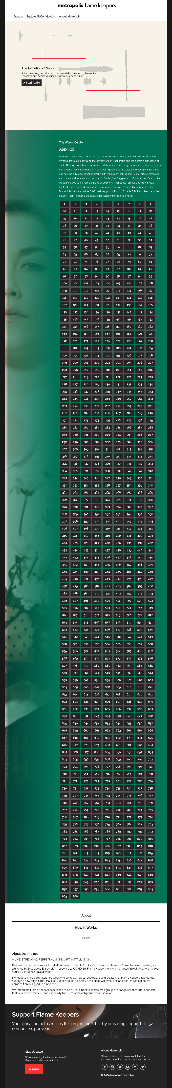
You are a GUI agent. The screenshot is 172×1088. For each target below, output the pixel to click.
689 (107, 752)
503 (139, 600)
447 (118, 557)
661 (97, 730)
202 (96, 362)
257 (107, 406)
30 (86, 225)
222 (118, 377)
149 (107, 319)
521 (140, 615)
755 (140, 802)
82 (64, 268)
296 (139, 434)
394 (129, 514)
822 (86, 860)
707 (107, 766)
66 (86, 254)
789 (118, 831)
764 (139, 810)
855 (150, 882)
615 (86, 694)
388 (64, 514)
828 (150, 860)
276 (118, 420)
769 (96, 817)
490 (96, 593)
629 (139, 701)
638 (139, 709)
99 (150, 276)
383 (107, 507)
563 (107, 651)
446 (107, 557)
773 (140, 817)
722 (75, 781)
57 (86, 247)
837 (150, 867)
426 (86, 543)
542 (75, 636)
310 (97, 449)
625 (96, 701)
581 (107, 665)
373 (97, 499)
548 (139, 636)
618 (118, 694)
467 (139, 571)
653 (107, 723)
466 (129, 571)
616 (97, 694)
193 (97, 355)
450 (150, 557)
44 (139, 232)
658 (64, 730)
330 (118, 463)
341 (140, 470)
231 (118, 384)
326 (75, 463)
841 (97, 874)
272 (75, 420)
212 (107, 369)
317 (75, 456)
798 (118, 838)
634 (96, 709)
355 (97, 485)
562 (96, 651)
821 (75, 860)
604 (64, 687)
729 (150, 781)
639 (150, 709)
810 (150, 846)
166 (97, 333)
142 (129, 312)
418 (97, 535)
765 (150, 810)
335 (75, 470)
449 (139, 557)
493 (129, 593)
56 (75, 247)
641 (75, 716)
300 (86, 442)
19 (64, 218)
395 (139, 514)
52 (129, 240)
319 (97, 456)
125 (140, 297)
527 (107, 622)
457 (129, 564)
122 (107, 297)
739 (64, 795)
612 (150, 687)
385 (129, 507)
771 (118, 817)
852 (118, 882)
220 (96, 377)
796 (96, 838)
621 (150, 694)
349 (129, 478)
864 (150, 889)
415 (64, 535)
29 (75, 225)
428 (107, 543)
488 (75, 593)
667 (64, 737)
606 (86, 687)
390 (86, 514)
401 (107, 521)
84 (86, 268)
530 (139, 622)
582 (118, 665)
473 (107, 579)
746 (139, 795)
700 (129, 759)
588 (86, 672)
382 (96, 507)
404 (139, 521)
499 (96, 600)
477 (150, 579)
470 (75, 579)
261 (150, 406)
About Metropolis (70, 16)
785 (75, 831)
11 (75, 211)
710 (140, 766)
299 (75, 442)
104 (107, 283)
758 (75, 810)
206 (139, 362)
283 (96, 427)
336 (86, 470)
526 (96, 622)
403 (129, 521)
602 (139, 680)
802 (64, 846)
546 (118, 636)
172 (64, 341)
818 (140, 853)
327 (86, 463)
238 (96, 391)
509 (107, 608)
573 (118, 658)
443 (75, 557)
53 (139, 240)
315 (150, 449)
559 (64, 651)
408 (86, 528)
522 (150, 615)
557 (140, 644)
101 (75, 283)
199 (64, 362)
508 (96, 608)
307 (64, 449)
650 (75, 723)
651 (86, 723)
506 (75, 608)
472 (96, 579)
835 (129, 867)
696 (86, 759)
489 (86, 593)
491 (107, 593)
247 (96, 398)
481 (97, 586)
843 (118, 874)
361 (64, 492)
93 (86, 276)
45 (150, 232)
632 (75, 709)
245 (75, 398)
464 (107, 571)
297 (150, 434)
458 (139, 564)
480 (86, 586)
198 (150, 355)
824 (107, 860)
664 (129, 730)
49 (96, 240)
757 (64, 810)
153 (150, 319)
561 (86, 651)
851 (107, 882)
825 (118, 860)
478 (64, 586)
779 (107, 824)
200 (75, 362)
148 (97, 319)
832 (96, 867)
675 (150, 737)
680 (107, 745)
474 (118, 579)
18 (150, 211)
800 (139, 838)
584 (139, 665)
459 (150, 564)
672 (118, 737)
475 (129, 579)
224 (139, 377)
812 (75, 853)
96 (118, 276)
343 (64, 478)
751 (97, 802)
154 (64, 326)
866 (75, 896)
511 (129, 608)
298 (64, 442)
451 (64, 564)
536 (107, 629)
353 (75, 485)
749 (75, 802)
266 (107, 413)
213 (118, 369)
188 (140, 348)
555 (118, 644)
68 (107, 254)
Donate (18, 16)
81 (150, 261)
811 (64, 853)
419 (107, 535)
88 (129, 268)
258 (118, 406)
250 (129, 398)
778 (96, 824)
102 (86, 283)
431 (140, 543)
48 (86, 240)
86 (107, 268)
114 (118, 290)
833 (107, 867)
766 (64, 817)
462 (86, 571)
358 (129, 485)
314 (140, 449)
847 (64, 882)
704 (75, 766)
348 (118, 478)
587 (75, 672)
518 (107, 615)
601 (129, 680)
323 (140, 456)
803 (75, 846)
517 (97, 615)
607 (96, 687)
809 (139, 846)
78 (118, 261)
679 (96, 745)
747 (150, 795)
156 (86, 326)
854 (139, 882)
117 (151, 290)
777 (86, 824)
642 (86, 716)
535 (97, 629)
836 (139, 867)
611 (140, 687)
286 (129, 427)
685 (64, 752)
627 (118, 701)
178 (129, 341)
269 (139, 413)
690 (118, 752)
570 (86, 658)
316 (64, 456)
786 (86, 831)
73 (64, 261)
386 (139, 507)
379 (64, 507)
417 (86, 535)
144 (150, 312)
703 (64, 766)
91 (64, 276)
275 (107, 420)
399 (86, 521)
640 (64, 716)
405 (150, 521)
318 (86, 456)
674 (139, 737)
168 (118, 333)
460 (64, 571)
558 (150, 644)
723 (86, 781)
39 (86, 232)
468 (150, 571)
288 (150, 427)
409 (96, 528)
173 (75, 341)
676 (64, 745)
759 (86, 810)
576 (150, 658)
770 (107, 817)
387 (150, 507)
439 (129, 550)
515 (75, 615)
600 (118, 680)
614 (75, 694)
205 (129, 362)
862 (129, 889)
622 (64, 701)
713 (75, 773)
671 (107, 737)
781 (129, 824)
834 (118, 867)
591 (118, 672)
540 (150, 629)
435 (86, 550)
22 (96, 218)
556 (129, 644)
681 (118, 745)
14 (107, 211)
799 (129, 838)
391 (97, 514)
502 (129, 600)
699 (118, 759)
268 (129, 413)
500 (107, 600)
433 (64, 550)
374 (107, 499)
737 (140, 788)
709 (129, 766)
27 (150, 218)
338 (107, 470)
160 (129, 326)
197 (140, 355)
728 (139, 781)
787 (96, 831)
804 (86, 846)
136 (64, 312)
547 (129, 636)
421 (129, 535)
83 (75, 268)
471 (86, 579)
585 (150, 665)
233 (140, 384)
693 (150, 752)
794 (75, 838)
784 (64, 831)
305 (139, 442)
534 (86, 629)
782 (139, 824)
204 (118, 362)
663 (118, 730)
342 (150, 470)
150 (118, 319)
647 (139, 716)
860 (107, 889)
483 (118, 586)
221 (107, 377)
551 (75, 644)
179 (140, 341)
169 (129, 333)
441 (150, 550)
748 (64, 802)
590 (107, 672)
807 (118, 846)
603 (150, 680)
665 (139, 730)
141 (118, 312)
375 (118, 499)
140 (107, 312)
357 (118, 485)
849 (86, 882)
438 (118, 550)
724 (96, 781)
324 (150, 456)
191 (75, 355)
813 (86, 853)
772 (129, 817)
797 (107, 838)
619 (129, 694)
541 (64, 636)
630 (150, 701)
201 (86, 362)
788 (107, 831)
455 (107, 564)
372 (86, 499)
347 (107, 478)
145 (64, 319)
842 (107, 874)
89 (139, 268)
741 (86, 795)
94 (96, 276)
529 (129, 622)
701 (140, 759)
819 (150, 853)
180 (150, 341)
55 (64, 247)
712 (64, 773)
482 (107, 586)
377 (140, 499)
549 (150, 636)
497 (75, 600)
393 (118, 514)
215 (140, 369)
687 (86, 752)
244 (64, 398)
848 (75, 882)
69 (118, 254)
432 (150, 543)
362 (75, 492)
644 (107, 716)
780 (118, 824)
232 (129, 384)
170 (140, 333)
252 (150, 398)
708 (118, 766)
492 (118, 593)
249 (118, 398)
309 (86, 449)
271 (64, 420)
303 (118, 442)
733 (97, 788)
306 (150, 442)
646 (129, 716)
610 (129, 687)
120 (86, 297)
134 (140, 305)
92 (75, 276)
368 (139, 492)
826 (129, 860)
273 (86, 420)
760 (96, 810)
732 (86, 788)
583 (129, 665)
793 (64, 838)
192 (86, 355)
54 (150, 240)
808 (129, 846)
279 (150, 420)
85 (96, 268)
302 (107, 442)
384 (118, 507)
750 (86, 802)
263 (75, 413)
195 (118, 355)
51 (118, 240)
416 (75, 535)
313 (129, 449)
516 (86, 615)
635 (107, 709)
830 (75, 867)
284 (107, 427)
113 (108, 290)
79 (129, 261)
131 (108, 305)
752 (107, 802)
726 (118, 781)
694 (64, 759)
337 (97, 470)
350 (139, 478)
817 (129, 853)
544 (96, 636)
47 (75, 240)
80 (139, 261)
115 (129, 290)
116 (140, 290)
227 (75, 384)
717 (118, 773)
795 (86, 838)
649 (64, 723)
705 (86, 766)
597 (86, 680)
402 (118, 521)
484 (129, 586)
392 (107, 514)
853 (129, 882)
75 (86, 261)
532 (64, 629)
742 (97, 795)
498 (86, 600)
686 (75, 752)
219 (86, 377)
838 (64, 874)
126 (150, 297)
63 (150, 247)
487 (64, 593)
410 (107, 528)
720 (150, 773)
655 (129, 723)
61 (129, 247)
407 (75, 528)
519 (118, 615)
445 (96, 557)
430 (129, 543)
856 (64, 889)
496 (64, 600)
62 (139, 247)
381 (86, 507)
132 (118, 305)
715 (97, 773)
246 (86, 398)
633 (86, 709)
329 (107, 463)
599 (107, 680)
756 (150, 802)
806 (107, 846)
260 (139, 406)
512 (140, 608)
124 (129, 297)
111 (86, 290)
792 (150, 831)
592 (129, 672)
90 (150, 268)
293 (107, 434)
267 (118, 413)
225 (150, 377)
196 (129, 355)
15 (118, 211)
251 (140, 398)
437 (107, 550)
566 (139, 651)
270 (150, 413)
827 (139, 860)
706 (96, 766)
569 (75, 658)
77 (107, 261)
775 (64, 824)
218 (75, 377)
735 (118, 788)
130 (97, 305)
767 (75, 817)
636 (118, 709)
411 (118, 528)
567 (150, 651)
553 (97, 644)
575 (140, 658)
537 (118, 629)
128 (75, 305)
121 (97, 297)
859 (96, 889)
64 (64, 254)
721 (64, 781)
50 (107, 240)
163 (64, 333)
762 (118, 810)
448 (129, 557)
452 (75, 564)
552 (86, 644)
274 (97, 420)
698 (107, 759)
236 (75, 391)
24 (118, 218)
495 (150, 593)
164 (75, 333)
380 (75, 507)
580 (96, 665)
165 (86, 333)
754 (129, 802)
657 (150, 723)
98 (139, 276)
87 (118, 268)
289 (64, 434)
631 (64, 709)
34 (129, 225)
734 (107, 788)
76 (96, 261)
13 (96, 211)
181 (64, 348)
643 (96, 716)
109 (64, 290)
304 (129, 442)
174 (86, 341)
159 (118, 326)
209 (75, 369)
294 (118, 434)
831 (86, 867)
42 (118, 232)
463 (96, 571)
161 (140, 326)
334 (64, 470)
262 (64, 413)
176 (107, 341)
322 (129, 456)
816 (118, 853)
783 (150, 824)
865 (64, 896)
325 (64, 463)
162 (150, 326)
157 (97, 326)
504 (150, 600)
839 (75, 874)
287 (139, 427)
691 (129, 752)
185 (107, 348)
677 (75, 745)
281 (75, 427)
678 (86, 745)
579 (86, 665)
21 (86, 218)
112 (97, 290)
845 (139, 874)
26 (139, 218)
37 (64, 232)
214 (129, 369)
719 (140, 773)
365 (107, 492)
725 (107, 781)
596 (75, 680)
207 (150, 362)
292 (96, 434)
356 (107, 485)
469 (64, 579)
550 (64, 644)
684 (150, 745)
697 (96, 759)
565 (129, 651)
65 (75, 254)
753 (118, 802)
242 (139, 391)
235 (64, 391)
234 (150, 384)
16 (129, 211)
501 (118, 600)
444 (86, 557)
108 (150, 283)
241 (129, 391)
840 (86, 874)
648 (150, 716)
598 (96, 680)
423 (150, 535)
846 (150, 874)
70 (129, 254)
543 (86, 636)
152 (140, 319)
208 (64, 369)
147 (86, 319)
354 (86, 485)
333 (150, 463)
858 (86, 889)
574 (129, 658)
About (86, 915)
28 (64, 225)
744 (118, 795)
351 (150, 478)
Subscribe (34, 1069)
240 (118, 391)
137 (75, 312)
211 (97, 369)
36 (150, 225)
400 (96, 521)
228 (86, 384)
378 (150, 499)
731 (75, 788)
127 (64, 305)
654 (118, 723)
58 (96, 247)
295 (129, 434)
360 (150, 485)
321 (118, 456)
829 (64, 867)
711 (151, 766)
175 (97, 341)
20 (75, 218)
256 (96, 406)
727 (129, 781)
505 (64, 608)
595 (64, 680)
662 (107, 730)
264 (86, 413)
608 (107, 687)
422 (139, 535)
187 (129, 348)
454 (96, 564)
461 (75, 571)
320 (107, 456)
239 (107, 391)
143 (140, 312)
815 (107, 853)
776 (75, 824)
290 (75, 434)
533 (75, 629)
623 (75, 701)
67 (96, 254)
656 (139, 723)
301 (97, 442)
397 (64, 521)
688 (96, 752)
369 (150, 492)
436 (96, 550)
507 (86, 608)
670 (96, 737)
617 (107, 694)
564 (118, 651)
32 (107, 225)
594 (150, 672)
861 (118, 889)
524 (75, 622)
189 (150, 348)
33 (118, 225)
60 (118, 247)
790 (129, 831)
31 (96, 225)
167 (107, 333)
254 (75, 406)
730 (64, 788)
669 (86, 737)
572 (107, 658)
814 (97, 853)
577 (64, 665)
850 (96, 882)
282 (86, 427)
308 (75, 449)
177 (118, 341)
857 (75, 889)
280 (64, 427)
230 (107, 384)
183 (86, 348)
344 (75, 478)
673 (129, 737)
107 (140, 283)
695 (75, 759)
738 (150, 788)
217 (64, 377)
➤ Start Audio (31, 82)
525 (86, 622)
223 (129, 377)
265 (96, 413)
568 (64, 658)
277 (129, 420)
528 (118, 622)
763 (129, 810)
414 (150, 528)
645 (118, 716)
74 (75, 261)
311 (108, 449)
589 (96, 672)
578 (75, 665)
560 (75, 651)
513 (150, 608)
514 (64, 615)
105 (118, 283)
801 (150, 838)
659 (75, 730)
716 (107, 773)
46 (64, 240)
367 (129, 492)
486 (150, 586)
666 (150, 730)
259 (129, 406)
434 (75, 550)
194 (107, 355)
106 (129, 283)
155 (75, 326)
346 (96, 478)
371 (75, 499)
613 (64, 694)
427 (96, 543)
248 (107, 398)
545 (107, 636)
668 (75, 737)
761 (107, 810)
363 (86, 492)
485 (139, 586)
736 (129, 788)
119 (75, 297)
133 (129, 305)
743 (107, 795)
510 (118, 608)
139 (97, 312)
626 (107, 701)
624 (86, 701)
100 (64, 283)
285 (118, 427)
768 (86, 817)
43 (129, 232)
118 (64, 297)
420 (118, 535)
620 (139, 694)
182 (75, 348)
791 (140, 831)
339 (118, 470)
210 (86, 369)
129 (86, 305)
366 (118, 492)
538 (129, 629)
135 (150, 305)
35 (139, 225)
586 (64, 672)
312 (118, 449)
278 (139, 420)
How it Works (86, 927)
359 (139, 485)
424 (64, 543)
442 (64, 557)
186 (118, 348)
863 (139, 889)
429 (118, 543)
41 (107, 232)
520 (129, 615)
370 (64, 499)
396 (150, 514)
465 (118, 571)
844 (129, 874)
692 (139, 752)
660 (86, 730)
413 (140, 528)
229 (96, 384)
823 (96, 860)
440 (139, 550)
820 (64, 860)
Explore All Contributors (41, 16)
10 (64, 211)
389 (75, 514)
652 (96, 723)
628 (129, 701)
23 (107, 218)
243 (150, 391)
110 (75, 290)
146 (75, 319)
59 (107, 247)
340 (129, 470)
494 (139, 593)
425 (75, 543)
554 (107, 644)
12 (86, 211)
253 (64, 406)
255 (86, 406)
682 (129, 745)
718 (129, 773)
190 (64, 355)
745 (129, 795)
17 (139, 211)
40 (96, 232)
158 (107, 326)
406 (64, 528)
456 (118, 564)
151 (129, 319)
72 (150, 254)
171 (151, 333)
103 (97, 283)
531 (150, 622)
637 (129, 709)
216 (150, 369)
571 (97, 658)
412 (129, 528)
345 (86, 478)
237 (86, 391)
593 (139, 672)
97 (129, 276)
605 (75, 687)
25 (129, 218)
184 (97, 348)
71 (139, 254)
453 (86, 564)
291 (86, 434)
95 (107, 276)
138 (86, 312)
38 (75, 232)
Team (86, 938)
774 (150, 817)
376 (129, 499)
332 (140, 463)
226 (64, 384)
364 (96, 492)
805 (96, 846)
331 (129, 463)
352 (64, 485)
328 (96, 463)
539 (139, 629)
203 (107, 362)
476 (139, 579)
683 (139, 745)
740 (75, 795)
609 (118, 687)
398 (75, 521)
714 (86, 773)
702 (150, 759)
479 (75, 586)
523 (64, 622)
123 (118, 297)
